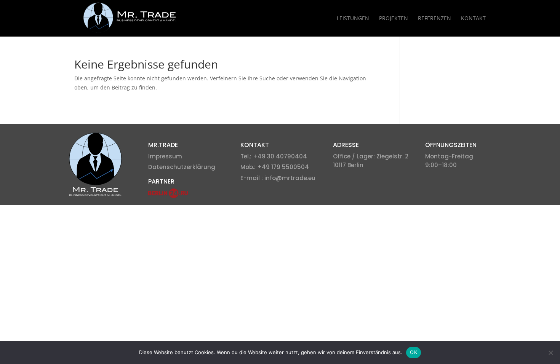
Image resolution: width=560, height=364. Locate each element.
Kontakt (473, 19)
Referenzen (434, 19)
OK (413, 352)
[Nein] (550, 352)
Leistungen (353, 19)
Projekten (393, 19)
